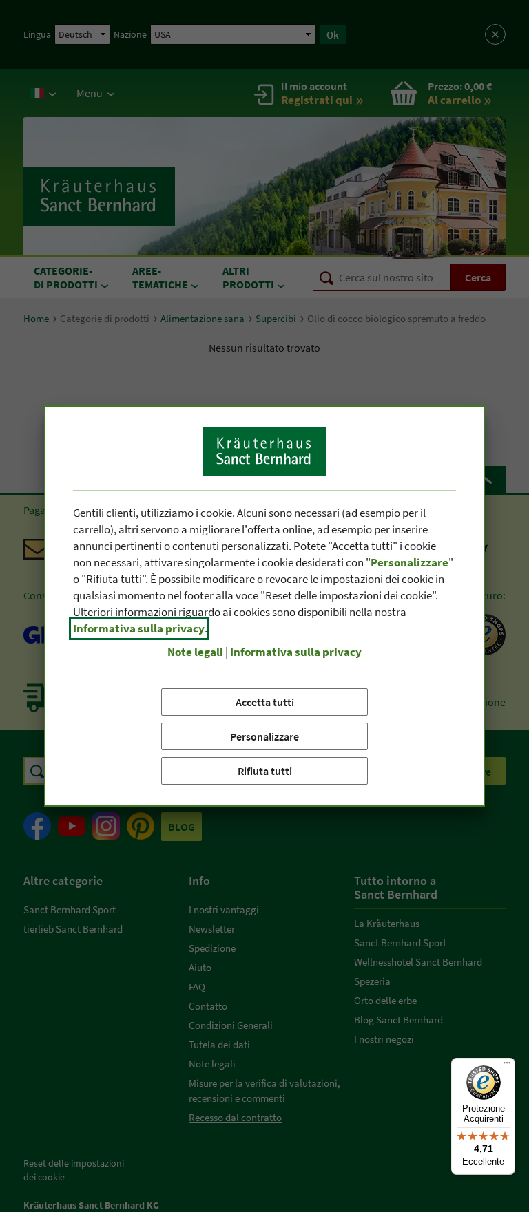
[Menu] (507, 1066)
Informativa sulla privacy (139, 628)
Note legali (195, 651)
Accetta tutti (265, 702)
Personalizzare (264, 736)
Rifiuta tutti (265, 771)
